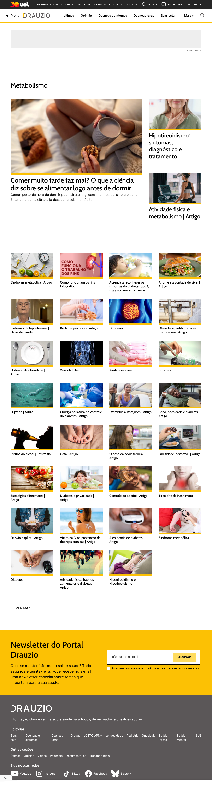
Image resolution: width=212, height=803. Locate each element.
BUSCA (153, 4)
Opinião (86, 15)
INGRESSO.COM (47, 4)
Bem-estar (168, 15)
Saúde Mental (181, 738)
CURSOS (100, 4)
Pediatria (132, 735)
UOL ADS (131, 4)
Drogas (75, 735)
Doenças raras (144, 15)
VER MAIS (23, 608)
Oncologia (148, 735)
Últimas (68, 15)
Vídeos (42, 755)
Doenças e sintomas (113, 15)
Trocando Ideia (99, 755)
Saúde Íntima (163, 738)
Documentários (76, 755)
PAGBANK (84, 4)
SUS (198, 735)
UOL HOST (68, 4)
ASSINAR (184, 657)
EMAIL (197, 4)
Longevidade (114, 735)
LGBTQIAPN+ (93, 735)
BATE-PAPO (175, 4)
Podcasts (56, 755)
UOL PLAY (115, 4)
